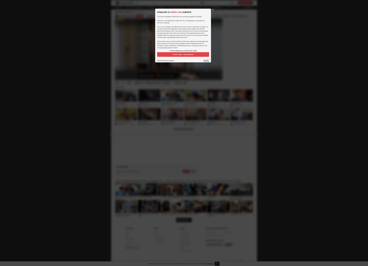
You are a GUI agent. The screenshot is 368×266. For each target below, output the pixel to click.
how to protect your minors (165, 60)
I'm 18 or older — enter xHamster (183, 54)
